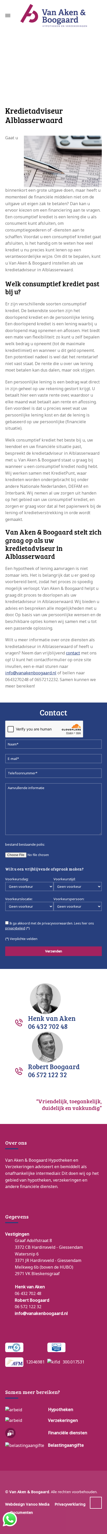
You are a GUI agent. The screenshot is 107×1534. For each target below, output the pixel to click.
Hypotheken (60, 1409)
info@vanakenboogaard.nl (30, 673)
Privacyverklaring (70, 1504)
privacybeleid (15, 928)
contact (73, 653)
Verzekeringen (63, 1420)
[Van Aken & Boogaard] (53, 15)
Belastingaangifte (66, 1445)
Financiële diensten (67, 1433)
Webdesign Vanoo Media (27, 1504)
